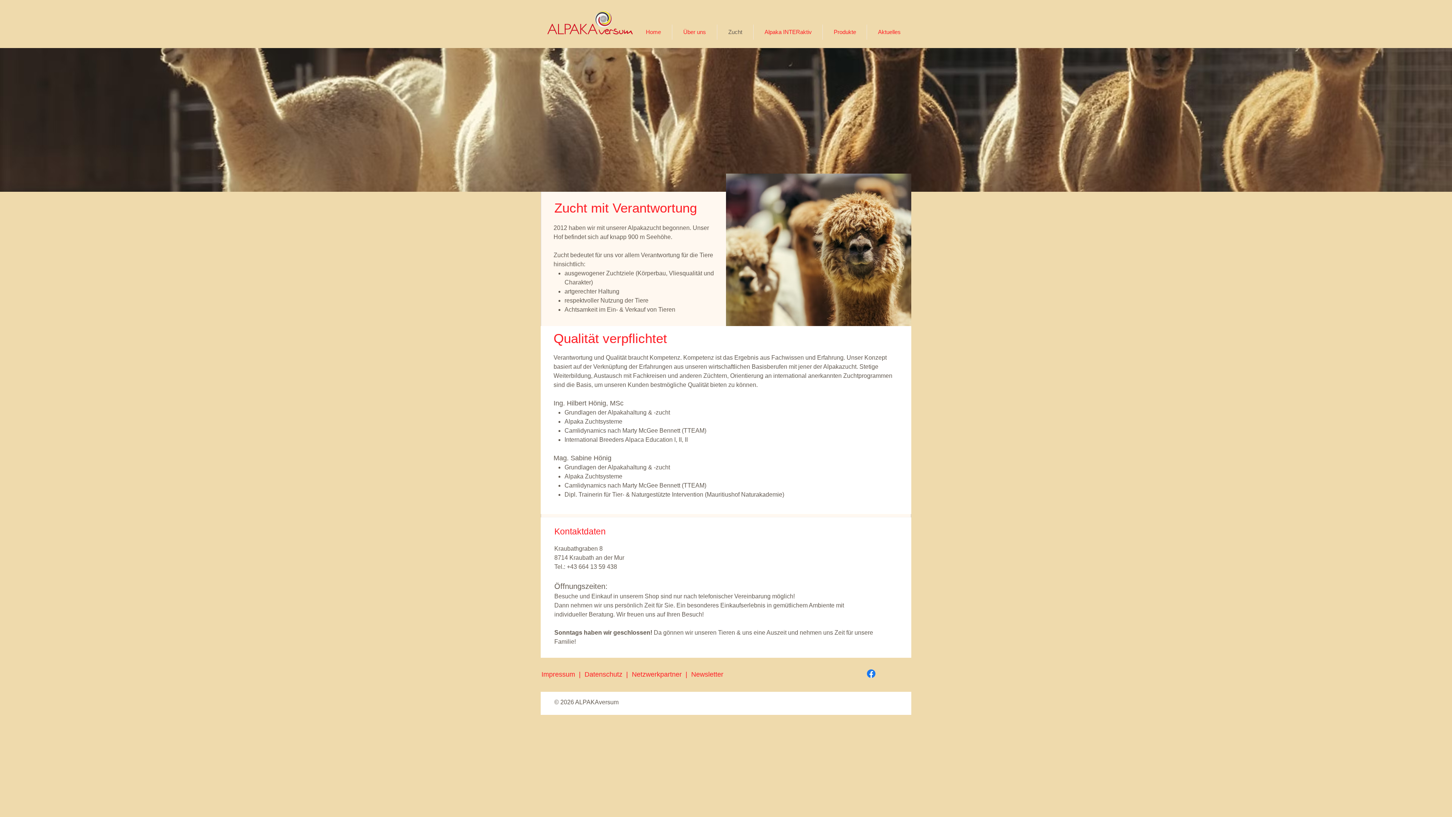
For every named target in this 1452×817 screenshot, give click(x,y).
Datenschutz (605, 674)
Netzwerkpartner (659, 674)
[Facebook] (871, 673)
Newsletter (707, 674)
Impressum (558, 674)
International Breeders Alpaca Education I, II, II (626, 439)
